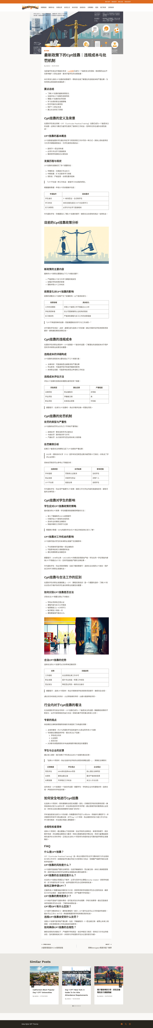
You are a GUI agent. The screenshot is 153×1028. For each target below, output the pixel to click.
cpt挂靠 (71, 71)
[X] (125, 1024)
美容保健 (75, 7)
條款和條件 (128, 1)
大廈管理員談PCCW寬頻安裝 (52, 946)
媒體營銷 (43, 7)
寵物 (96, 7)
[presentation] (44, 975)
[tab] (74, 1005)
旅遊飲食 (82, 7)
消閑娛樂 (111, 7)
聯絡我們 (114, 1)
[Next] (120, 985)
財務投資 (59, 7)
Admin (48, 66)
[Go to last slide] (32, 985)
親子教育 (103, 7)
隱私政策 (120, 1)
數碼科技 (51, 7)
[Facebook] (121, 1024)
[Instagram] (129, 1024)
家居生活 (67, 7)
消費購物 (90, 7)
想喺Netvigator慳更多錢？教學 (100, 946)
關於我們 (107, 1)
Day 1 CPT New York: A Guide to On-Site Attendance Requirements (76, 992)
